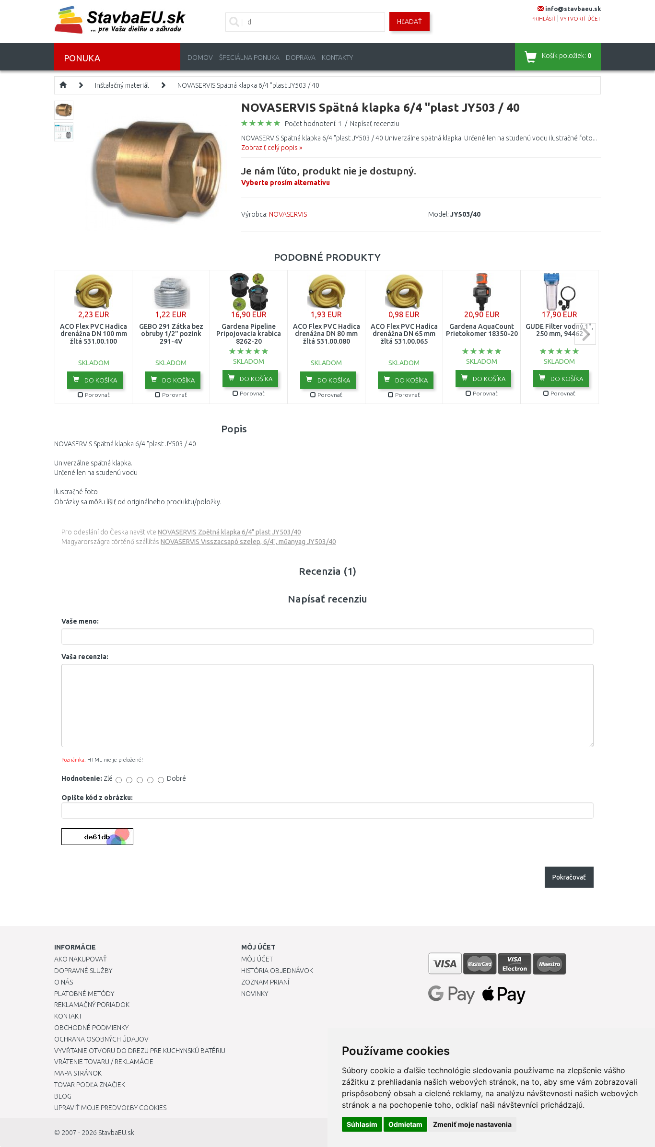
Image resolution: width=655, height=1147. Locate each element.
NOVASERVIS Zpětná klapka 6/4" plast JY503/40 (229, 532)
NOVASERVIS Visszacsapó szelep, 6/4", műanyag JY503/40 (248, 541)
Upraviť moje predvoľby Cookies (110, 1108)
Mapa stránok (78, 1073)
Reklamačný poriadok (91, 1004)
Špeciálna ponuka (249, 57)
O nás (63, 982)
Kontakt (68, 1016)
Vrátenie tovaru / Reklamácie (103, 1062)
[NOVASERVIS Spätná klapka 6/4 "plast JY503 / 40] (156, 170)
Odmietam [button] (405, 1124)
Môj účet (257, 959)
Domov (200, 57)
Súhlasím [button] (362, 1124)
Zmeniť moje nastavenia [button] (472, 1124)
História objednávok (277, 970)
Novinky (254, 993)
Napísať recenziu (374, 123)
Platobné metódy (84, 993)
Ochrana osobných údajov (101, 1039)
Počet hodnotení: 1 (313, 123)
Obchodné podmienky (91, 1027)
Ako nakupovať (80, 959)
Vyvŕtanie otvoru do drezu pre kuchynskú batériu (139, 1050)
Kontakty (337, 57)
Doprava (301, 57)
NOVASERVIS (288, 214)
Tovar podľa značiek (89, 1085)
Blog (62, 1096)
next (585, 334)
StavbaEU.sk (116, 1132)
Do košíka (100, 380)
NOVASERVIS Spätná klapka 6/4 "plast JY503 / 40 (248, 85)
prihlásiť (543, 19)
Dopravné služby (83, 970)
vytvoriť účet (580, 19)
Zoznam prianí (265, 982)
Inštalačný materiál (122, 85)
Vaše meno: (80, 621)
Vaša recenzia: (84, 656)
